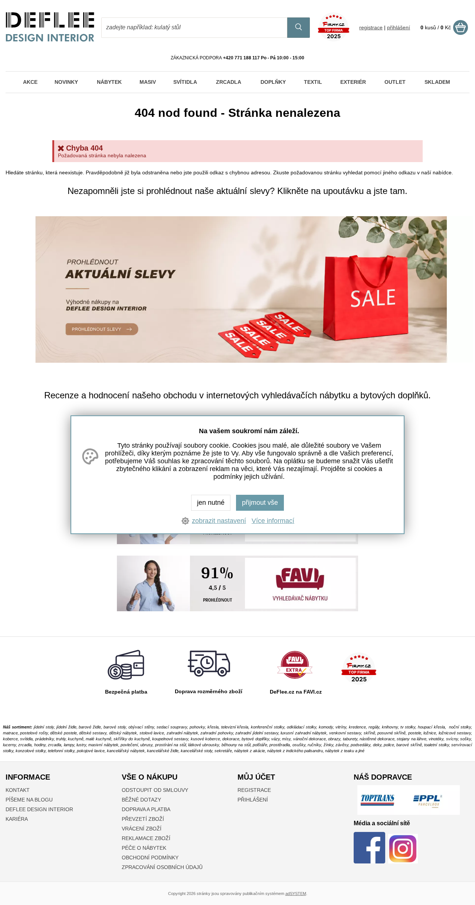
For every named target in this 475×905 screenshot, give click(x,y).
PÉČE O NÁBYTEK (144, 848)
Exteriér (353, 82)
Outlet (395, 82)
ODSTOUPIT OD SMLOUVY (155, 790)
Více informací (273, 520)
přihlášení (398, 27)
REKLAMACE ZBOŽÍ (146, 838)
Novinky (66, 82)
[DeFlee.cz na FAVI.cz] (294, 681)
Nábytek (109, 82)
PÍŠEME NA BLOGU (29, 800)
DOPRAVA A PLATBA (146, 809)
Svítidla (185, 82)
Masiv (148, 82)
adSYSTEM (295, 893)
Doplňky (273, 82)
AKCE (30, 82)
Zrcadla (228, 82)
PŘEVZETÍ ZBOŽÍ (143, 819)
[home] (50, 40)
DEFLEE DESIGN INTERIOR (39, 809)
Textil (313, 82)
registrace (371, 27)
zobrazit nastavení (219, 520)
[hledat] (298, 27)
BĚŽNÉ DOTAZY (141, 800)
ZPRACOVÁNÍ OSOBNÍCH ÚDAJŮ (162, 867)
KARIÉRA (17, 819)
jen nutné (211, 502)
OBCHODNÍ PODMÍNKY (150, 857)
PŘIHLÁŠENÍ (253, 800)
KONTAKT (18, 790)
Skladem (437, 82)
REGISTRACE (254, 790)
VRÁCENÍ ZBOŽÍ (141, 829)
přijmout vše (260, 502)
